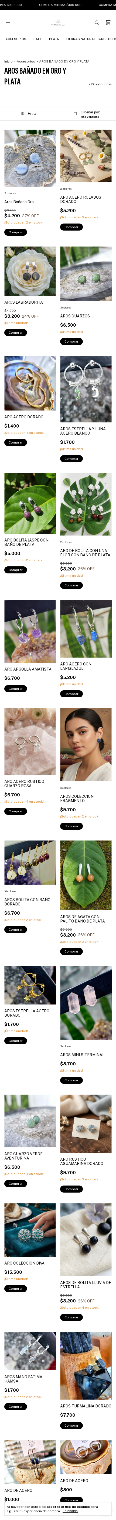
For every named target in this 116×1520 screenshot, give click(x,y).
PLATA (54, 39)
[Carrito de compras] (108, 22)
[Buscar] (97, 22)
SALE (37, 39)
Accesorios (15, 39)
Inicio (8, 61)
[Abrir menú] (8, 22)
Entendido (70, 1511)
